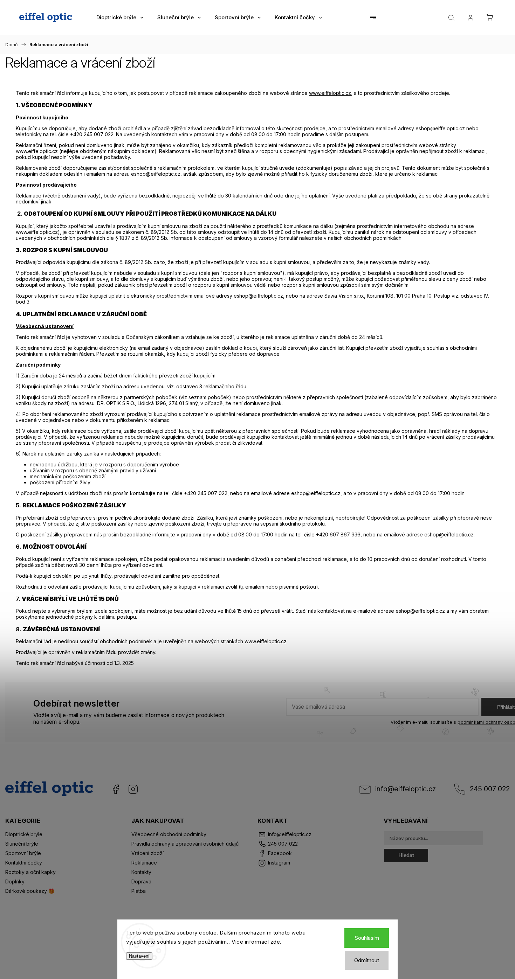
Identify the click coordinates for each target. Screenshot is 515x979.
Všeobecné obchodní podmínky (168, 834)
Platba (138, 891)
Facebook (115, 789)
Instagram (133, 789)
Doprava (141, 881)
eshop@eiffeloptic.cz (155, 174)
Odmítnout (366, 960)
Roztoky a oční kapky (30, 872)
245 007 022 (490, 789)
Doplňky (15, 881)
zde (275, 941)
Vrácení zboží (147, 853)
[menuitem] (119, 17)
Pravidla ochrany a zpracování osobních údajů (185, 844)
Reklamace (144, 863)
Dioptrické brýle (23, 834)
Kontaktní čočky (23, 863)
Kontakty (141, 872)
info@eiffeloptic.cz (405, 789)
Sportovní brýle (23, 853)
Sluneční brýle (21, 844)
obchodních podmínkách (372, 238)
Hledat (406, 855)
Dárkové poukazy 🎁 (29, 891)
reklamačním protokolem (186, 168)
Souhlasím (367, 938)
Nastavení (139, 956)
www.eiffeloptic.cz (330, 93)
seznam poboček (208, 397)
